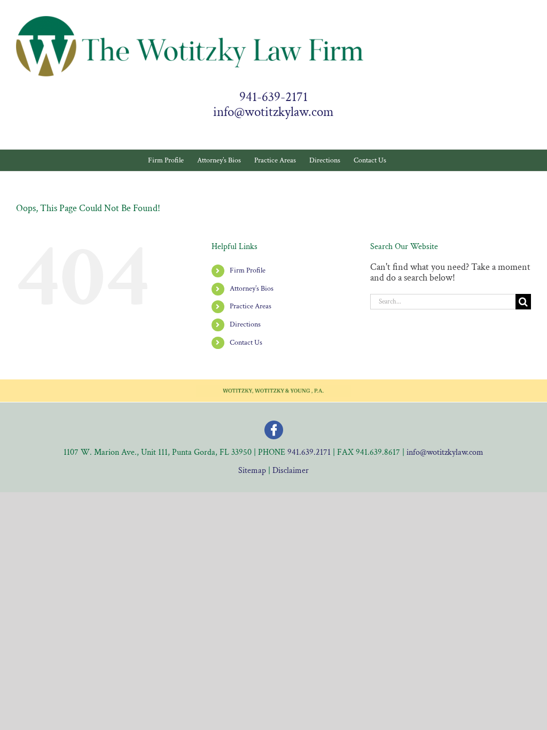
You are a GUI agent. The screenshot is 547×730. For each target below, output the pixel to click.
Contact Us (246, 342)
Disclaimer (290, 470)
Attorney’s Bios (252, 288)
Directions (245, 324)
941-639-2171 (273, 97)
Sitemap (252, 470)
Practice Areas (250, 306)
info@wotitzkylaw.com (273, 112)
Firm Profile (247, 270)
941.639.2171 (309, 452)
